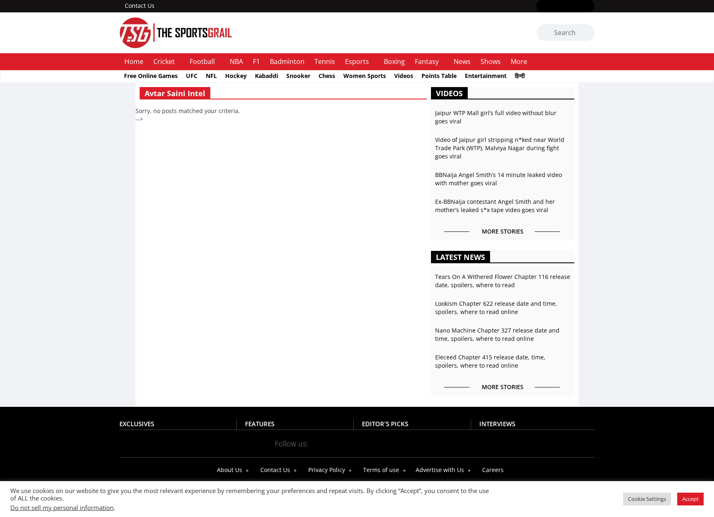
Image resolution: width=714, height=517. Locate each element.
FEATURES (259, 424)
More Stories (503, 231)
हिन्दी (520, 76)
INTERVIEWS (497, 424)
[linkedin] (589, 6)
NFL (211, 76)
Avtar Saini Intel (175, 93)
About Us (228, 470)
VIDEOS (449, 93)
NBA (236, 61)
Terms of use (380, 470)
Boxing (394, 61)
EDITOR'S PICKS (385, 424)
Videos (403, 76)
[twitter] (553, 6)
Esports (357, 61)
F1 (256, 61)
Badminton (287, 61)
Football (202, 61)
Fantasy (427, 61)
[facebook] (541, 6)
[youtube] (577, 6)
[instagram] (565, 6)
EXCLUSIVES (136, 424)
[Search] (587, 33)
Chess (327, 76)
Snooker (298, 76)
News (462, 61)
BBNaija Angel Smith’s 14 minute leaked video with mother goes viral (498, 179)
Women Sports (364, 76)
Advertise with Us (439, 470)
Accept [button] (690, 499)
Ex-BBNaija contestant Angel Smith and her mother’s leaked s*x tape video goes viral (495, 206)
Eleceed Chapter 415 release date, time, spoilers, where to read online (490, 361)
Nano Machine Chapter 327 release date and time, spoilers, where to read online (497, 334)
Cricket (164, 61)
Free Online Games (151, 76)
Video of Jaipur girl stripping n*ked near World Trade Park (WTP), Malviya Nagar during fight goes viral (499, 148)
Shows (491, 61)
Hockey (236, 76)
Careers (492, 470)
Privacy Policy (326, 470)
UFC (192, 76)
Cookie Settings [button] (647, 499)
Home (133, 61)
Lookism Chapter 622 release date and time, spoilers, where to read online (496, 308)
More (519, 61)
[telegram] (430, 443)
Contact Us (140, 5)
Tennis (324, 61)
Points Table (439, 76)
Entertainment (486, 76)
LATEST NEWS (460, 257)
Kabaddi (266, 76)
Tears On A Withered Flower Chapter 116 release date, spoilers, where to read (502, 281)
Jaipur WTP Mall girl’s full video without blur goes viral (496, 117)
